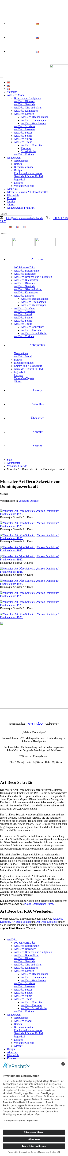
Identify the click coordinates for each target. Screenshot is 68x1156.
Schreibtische (28, 151)
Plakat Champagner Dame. (39, 903)
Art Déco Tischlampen (33, 120)
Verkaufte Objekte (24, 185)
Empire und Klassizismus (28, 173)
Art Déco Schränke (24, 126)
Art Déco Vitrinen (24, 154)
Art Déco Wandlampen (33, 123)
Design (18, 170)
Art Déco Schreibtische (34, 333)
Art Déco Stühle (23, 135)
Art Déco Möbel (16, 95)
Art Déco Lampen (24, 113)
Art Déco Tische (23, 141)
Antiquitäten (14, 157)
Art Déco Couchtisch (32, 145)
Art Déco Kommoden (26, 110)
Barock (18, 163)
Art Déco (37, 259)
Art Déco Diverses (24, 101)
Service (11, 201)
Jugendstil (19, 179)
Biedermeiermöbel (24, 166)
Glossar (11, 204)
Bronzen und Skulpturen (27, 98)
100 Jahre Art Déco (24, 267)
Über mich (13, 195)
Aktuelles (12, 188)
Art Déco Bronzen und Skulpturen (33, 276)
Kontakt (11, 198)
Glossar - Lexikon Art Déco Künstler (27, 192)
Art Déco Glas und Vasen (28, 107)
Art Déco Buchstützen (26, 279)
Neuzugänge (21, 160)
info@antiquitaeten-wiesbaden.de (24, 218)
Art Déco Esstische (31, 330)
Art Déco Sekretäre (24, 129)
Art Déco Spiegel (23, 138)
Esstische (26, 148)
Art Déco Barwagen (25, 273)
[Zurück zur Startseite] (59, 68)
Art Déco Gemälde (24, 104)
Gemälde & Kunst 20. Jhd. (28, 176)
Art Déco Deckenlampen (34, 116)
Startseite (12, 91)
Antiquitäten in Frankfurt (20, 207)
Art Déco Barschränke (26, 270)
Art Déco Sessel (23, 132)
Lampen (18, 182)
